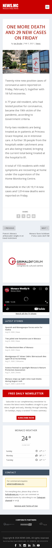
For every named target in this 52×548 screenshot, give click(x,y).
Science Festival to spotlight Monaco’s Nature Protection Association (25, 368)
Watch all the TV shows (26, 313)
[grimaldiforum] (26, 280)
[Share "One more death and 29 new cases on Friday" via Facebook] (18, 216)
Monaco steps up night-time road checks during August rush (23, 380)
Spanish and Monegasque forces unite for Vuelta (23, 328)
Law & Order (20, 384)
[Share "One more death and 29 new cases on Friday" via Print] (33, 216)
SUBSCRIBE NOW (26, 417)
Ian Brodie (18, 43)
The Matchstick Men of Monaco (19, 347)
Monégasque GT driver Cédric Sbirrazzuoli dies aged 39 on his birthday (25, 357)
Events (18, 372)
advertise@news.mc (15, 484)
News (38, 43)
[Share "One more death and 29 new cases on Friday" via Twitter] (23, 216)
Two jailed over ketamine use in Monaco (23, 338)
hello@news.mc (12, 494)
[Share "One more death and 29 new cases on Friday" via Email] (28, 216)
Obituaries (20, 361)
